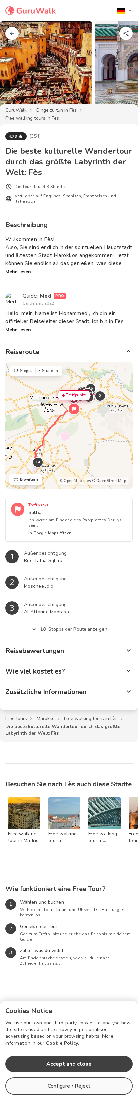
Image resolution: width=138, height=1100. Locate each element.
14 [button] (38, 462)
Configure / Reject (69, 1086)
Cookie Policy (62, 1043)
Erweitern (29, 479)
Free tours (16, 718)
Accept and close (69, 1064)
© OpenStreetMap (109, 480)
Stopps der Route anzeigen (73, 629)
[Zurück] (12, 33)
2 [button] (100, 395)
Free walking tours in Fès (32, 118)
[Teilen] (126, 33)
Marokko (46, 718)
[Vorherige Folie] (16, 68)
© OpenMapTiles (75, 480)
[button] (74, 409)
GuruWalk (16, 110)
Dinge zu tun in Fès (56, 110)
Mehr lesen (18, 272)
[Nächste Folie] (122, 68)
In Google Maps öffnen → (52, 533)
